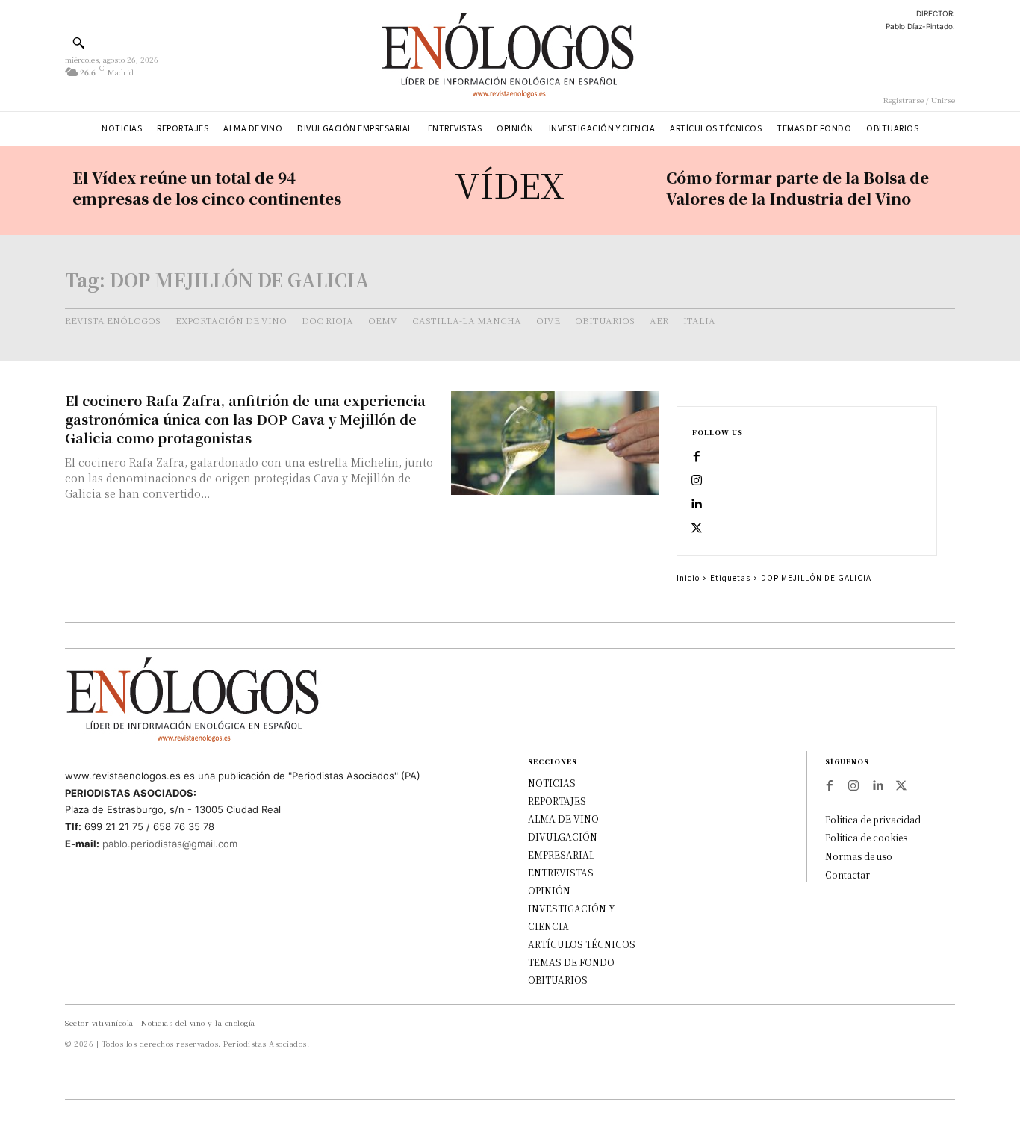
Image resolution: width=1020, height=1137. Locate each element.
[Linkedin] (697, 505)
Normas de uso (858, 856)
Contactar (847, 874)
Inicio (688, 577)
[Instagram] (697, 481)
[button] (78, 42)
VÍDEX (510, 184)
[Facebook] (697, 457)
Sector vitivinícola (99, 1022)
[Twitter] (697, 529)
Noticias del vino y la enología (198, 1022)
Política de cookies (866, 837)
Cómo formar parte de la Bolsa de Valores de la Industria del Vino (797, 187)
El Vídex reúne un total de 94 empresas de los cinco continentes (206, 187)
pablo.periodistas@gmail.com (169, 844)
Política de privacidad (873, 819)
